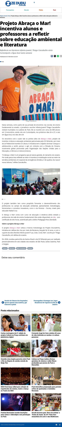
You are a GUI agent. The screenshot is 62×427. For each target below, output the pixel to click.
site (54, 217)
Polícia (41, 10)
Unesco (30, 248)
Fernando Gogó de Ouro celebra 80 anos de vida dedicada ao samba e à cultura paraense (46, 335)
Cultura (5, 248)
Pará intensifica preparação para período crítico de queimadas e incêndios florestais (46, 389)
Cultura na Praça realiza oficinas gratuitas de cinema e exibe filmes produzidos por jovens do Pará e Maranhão (44, 362)
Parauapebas (10, 10)
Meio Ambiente (21, 248)
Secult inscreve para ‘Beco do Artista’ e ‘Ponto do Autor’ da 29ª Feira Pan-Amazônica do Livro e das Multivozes (46, 415)
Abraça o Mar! (46, 139)
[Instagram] (59, 424)
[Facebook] (56, 424)
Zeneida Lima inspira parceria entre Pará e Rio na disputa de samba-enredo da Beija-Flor (15, 361)
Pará (54, 10)
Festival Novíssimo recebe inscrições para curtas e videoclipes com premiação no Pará (15, 415)
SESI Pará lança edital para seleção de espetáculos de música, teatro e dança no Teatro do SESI (14, 389)
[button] (52, 56)
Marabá (26, 10)
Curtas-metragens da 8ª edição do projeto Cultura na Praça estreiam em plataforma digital (14, 335)
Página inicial (3, 16)
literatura (12, 248)
